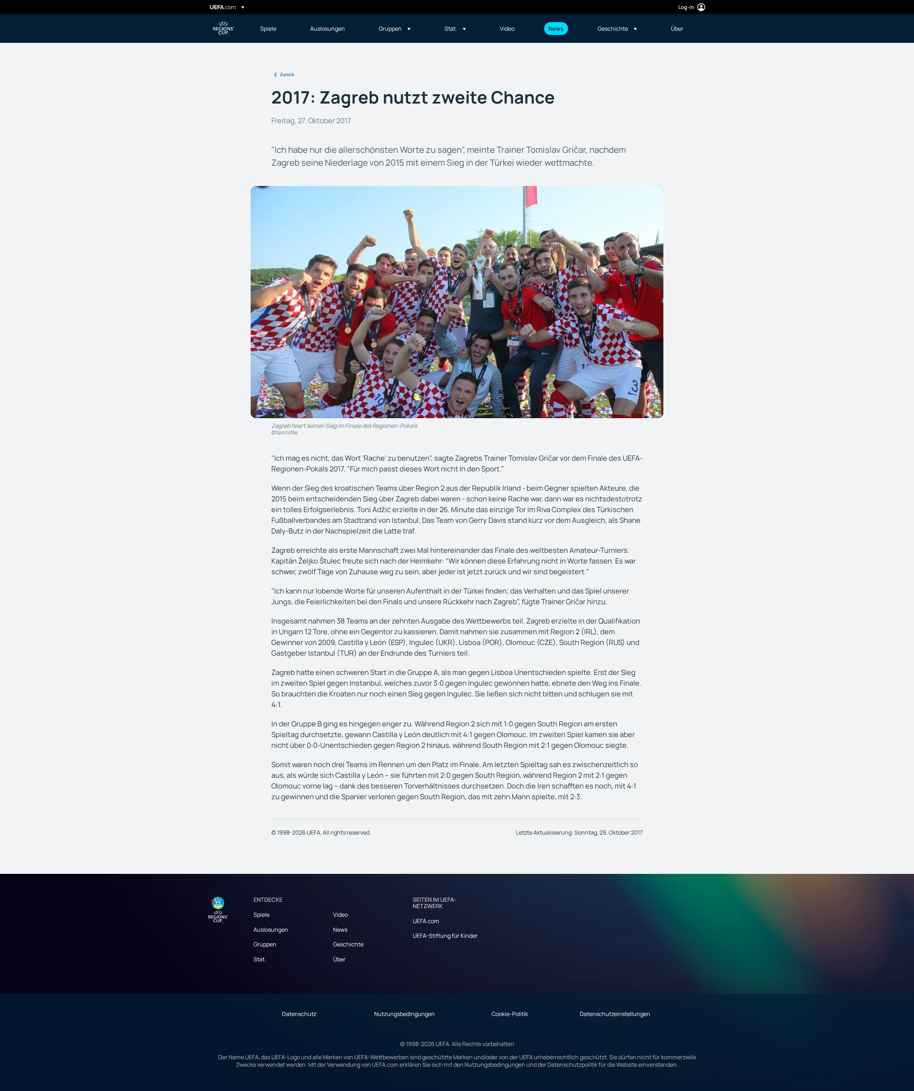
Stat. (259, 959)
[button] (394, 28)
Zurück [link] (287, 74)
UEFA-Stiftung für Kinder (445, 936)
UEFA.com (426, 921)
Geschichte (348, 944)
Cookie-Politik (510, 1014)
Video (340, 915)
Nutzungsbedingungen (404, 1014)
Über (339, 959)
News (340, 930)
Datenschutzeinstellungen (615, 1014)
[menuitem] (276, 28)
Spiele (261, 915)
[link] (268, 28)
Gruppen (264, 944)
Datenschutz (299, 1014)
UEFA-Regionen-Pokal (223, 28)
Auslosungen (270, 930)
